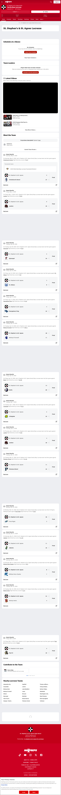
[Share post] (56, 185)
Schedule (9, 19)
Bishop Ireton (6, 590)
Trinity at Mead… (44, 686)
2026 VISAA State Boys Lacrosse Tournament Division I (23, 169)
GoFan (26, 775)
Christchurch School (8, 160)
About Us (26, 760)
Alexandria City (7, 684)
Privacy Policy (34, 762)
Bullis (4, 380)
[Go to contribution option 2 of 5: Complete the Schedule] (28, 675)
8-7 (27, 564)
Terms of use (25, 765)
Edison (5, 694)
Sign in (57, 2)
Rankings (26, 19)
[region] (30, 786)
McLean (24, 694)
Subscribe (26, 762)
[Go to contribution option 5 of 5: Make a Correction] (34, 675)
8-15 (21, 196)
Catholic (5, 538)
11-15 (21, 538)
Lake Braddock (25, 689)
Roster (14, 19)
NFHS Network (33, 775)
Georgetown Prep (7, 301)
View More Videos (30, 130)
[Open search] (51, 2)
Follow (46, 11)
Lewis (23, 691)
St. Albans (12, 285)
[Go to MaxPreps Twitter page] (36, 755)
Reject (34, 792)
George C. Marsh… (7, 701)
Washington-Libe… (44, 694)
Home (3, 19)
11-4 (24, 590)
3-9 (20, 275)
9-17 (27, 160)
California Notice (35, 765)
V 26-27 (15, 11)
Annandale (6, 686)
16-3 (34, 511)
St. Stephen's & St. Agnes (16, 175)
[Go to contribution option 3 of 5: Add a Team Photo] (30, 675)
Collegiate (5, 406)
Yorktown (42, 701)
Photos (32, 19)
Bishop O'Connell (7, 327)
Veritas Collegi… (44, 689)
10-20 (20, 380)
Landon (5, 196)
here (39, 140)
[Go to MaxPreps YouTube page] (25, 755)
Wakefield (42, 691)
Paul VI (11, 653)
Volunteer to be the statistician (30, 72)
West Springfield (44, 698)
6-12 (22, 406)
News (37, 19)
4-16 (21, 432)
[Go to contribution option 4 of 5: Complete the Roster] (32, 675)
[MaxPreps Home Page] (19, 23)
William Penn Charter (8, 564)
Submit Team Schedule (30, 52)
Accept (23, 792)
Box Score (5, 185)
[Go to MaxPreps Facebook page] (41, 755)
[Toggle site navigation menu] (2, 2)
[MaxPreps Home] (8, 2)
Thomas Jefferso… (44, 684)
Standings (20, 19)
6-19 (18, 643)
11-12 (25, 459)
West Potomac (43, 696)
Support (29, 769)
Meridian (24, 696)
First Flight (17, 511)
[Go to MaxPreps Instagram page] (30, 755)
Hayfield (24, 684)
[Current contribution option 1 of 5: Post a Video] (27, 675)
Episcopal (5, 248)
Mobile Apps (33, 760)
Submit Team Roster (30, 149)
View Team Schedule (30, 58)
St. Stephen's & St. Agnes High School (30, 733)
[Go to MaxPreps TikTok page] (20, 755)
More (41, 19)
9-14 (22, 248)
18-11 (25, 327)
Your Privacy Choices (30, 767)
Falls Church (6, 698)
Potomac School (7, 459)
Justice (24, 686)
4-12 (26, 301)
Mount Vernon (25, 698)
